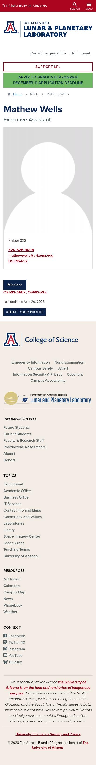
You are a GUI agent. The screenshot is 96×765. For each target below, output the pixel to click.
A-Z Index (11, 579)
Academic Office (17, 491)
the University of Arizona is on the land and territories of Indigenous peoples (48, 688)
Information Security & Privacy (37, 374)
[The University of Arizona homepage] (28, 6)
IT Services (12, 504)
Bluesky (15, 662)
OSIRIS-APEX (14, 292)
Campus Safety (40, 368)
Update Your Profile (25, 312)
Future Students (16, 427)
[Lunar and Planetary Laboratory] (48, 397)
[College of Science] (48, 339)
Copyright (75, 374)
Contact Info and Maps (22, 510)
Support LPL (48, 66)
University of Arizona (20, 556)
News (8, 598)
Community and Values (22, 517)
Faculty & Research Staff (23, 440)
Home (18, 94)
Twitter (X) (17, 642)
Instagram (17, 649)
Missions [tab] (14, 285)
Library (9, 530)
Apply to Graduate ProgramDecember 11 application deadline (48, 80)
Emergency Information (31, 362)
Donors (9, 460)
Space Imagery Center (21, 536)
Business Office (16, 497)
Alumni (9, 453)
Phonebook (12, 605)
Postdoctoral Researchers (24, 447)
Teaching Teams (16, 549)
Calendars (11, 585)
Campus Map (14, 592)
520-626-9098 (21, 250)
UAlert (63, 368)
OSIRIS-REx (17, 261)
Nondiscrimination (69, 362)
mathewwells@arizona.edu (30, 255)
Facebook (17, 636)
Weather (10, 612)
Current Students (17, 434)
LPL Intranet (80, 53)
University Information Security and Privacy (48, 734)
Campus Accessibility (48, 380)
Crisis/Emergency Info (48, 53)
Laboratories (13, 523)
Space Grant (13, 543)
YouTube (16, 655)
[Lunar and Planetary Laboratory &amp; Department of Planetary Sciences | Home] (48, 29)
